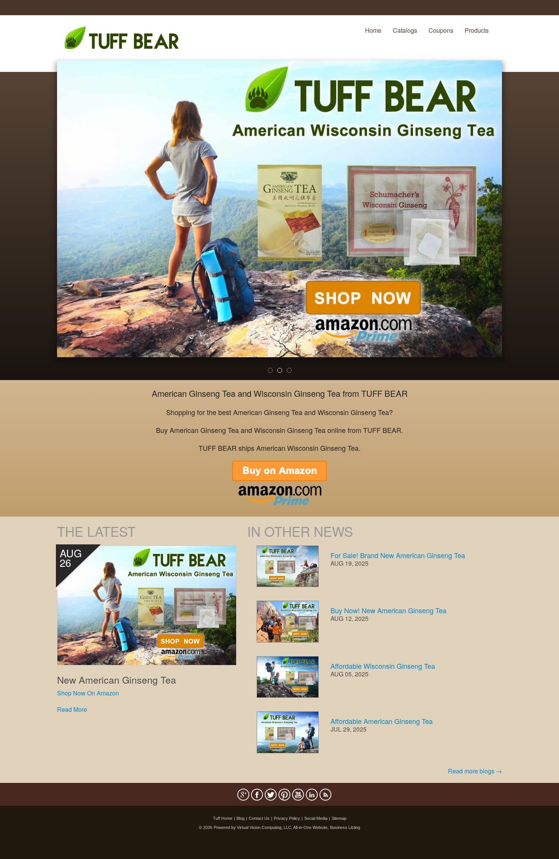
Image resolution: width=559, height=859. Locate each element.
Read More (72, 709)
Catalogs (405, 30)
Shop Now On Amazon (88, 693)
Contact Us (259, 818)
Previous (45, 225)
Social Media (315, 818)
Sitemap (339, 818)
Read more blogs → (475, 771)
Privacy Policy (287, 818)
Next (514, 225)
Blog (241, 818)
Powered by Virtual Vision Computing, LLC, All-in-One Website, (271, 827)
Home (373, 30)
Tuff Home (222, 818)
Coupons (441, 30)
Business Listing (345, 827)
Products (477, 30)
